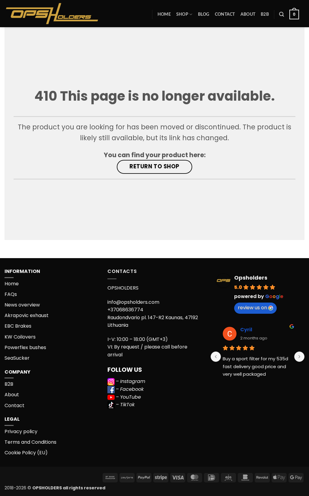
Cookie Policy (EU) (26, 452)
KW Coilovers (20, 336)
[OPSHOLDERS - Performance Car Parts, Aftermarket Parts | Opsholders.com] (66, 13)
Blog (203, 14)
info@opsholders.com (133, 302)
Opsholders (250, 277)
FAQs (11, 294)
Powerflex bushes (25, 347)
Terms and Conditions (30, 442)
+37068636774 (125, 309)
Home (164, 14)
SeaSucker (17, 358)
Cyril (246, 329)
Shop (182, 14)
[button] (281, 14)
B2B (265, 14)
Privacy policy (21, 431)
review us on (252, 307)
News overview (22, 304)
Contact (225, 14)
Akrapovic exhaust (27, 315)
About (248, 14)
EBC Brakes (18, 326)
